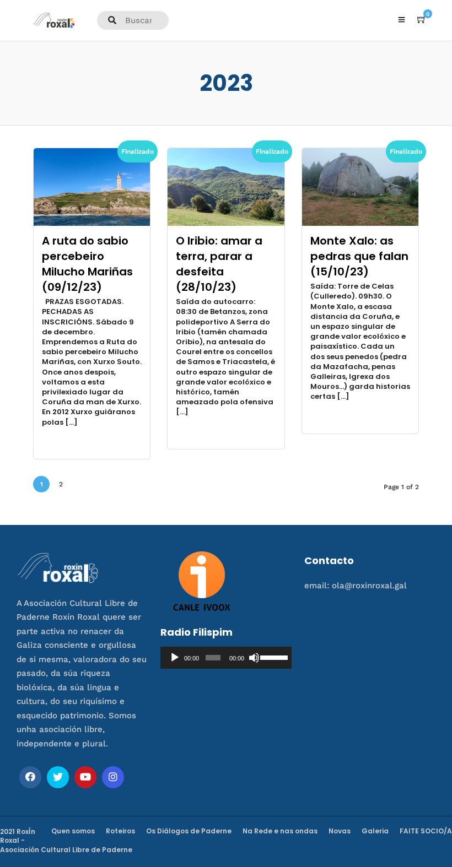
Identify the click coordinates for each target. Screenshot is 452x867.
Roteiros (120, 831)
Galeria (375, 831)
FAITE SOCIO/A (426, 831)
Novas (340, 831)
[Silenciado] (254, 657)
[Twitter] (58, 777)
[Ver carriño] (421, 20)
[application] (226, 658)
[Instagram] (113, 777)
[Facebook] (30, 777)
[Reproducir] (174, 657)
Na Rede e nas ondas (280, 831)
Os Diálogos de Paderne (189, 831)
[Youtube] (85, 777)
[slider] (273, 656)
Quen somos (73, 831)
